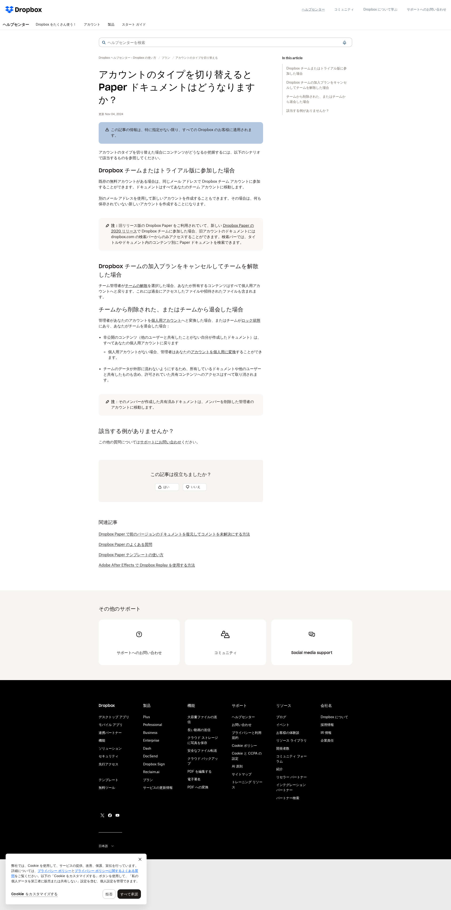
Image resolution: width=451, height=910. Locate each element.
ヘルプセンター (313, 9)
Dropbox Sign (154, 764)
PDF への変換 (197, 787)
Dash (147, 748)
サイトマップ (242, 774)
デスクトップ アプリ (114, 717)
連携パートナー (110, 733)
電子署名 (194, 779)
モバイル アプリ (111, 725)
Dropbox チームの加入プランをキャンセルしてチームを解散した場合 (316, 84)
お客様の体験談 (287, 733)
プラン (148, 780)
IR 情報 (326, 733)
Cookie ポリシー (244, 745)
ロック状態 (250, 320)
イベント (282, 725)
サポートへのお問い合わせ (426, 9)
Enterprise (151, 740)
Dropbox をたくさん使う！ (56, 24)
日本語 (103, 846)
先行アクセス (108, 764)
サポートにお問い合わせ (160, 442)
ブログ (281, 717)
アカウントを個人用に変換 (213, 351)
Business (150, 733)
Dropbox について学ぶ (380, 9)
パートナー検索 (287, 798)
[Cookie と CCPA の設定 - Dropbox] (76, 879)
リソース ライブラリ (291, 740)
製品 (111, 24)
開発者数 (282, 748)
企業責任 (327, 740)
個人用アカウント (166, 320)
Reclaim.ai (151, 772)
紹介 (279, 769)
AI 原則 (237, 766)
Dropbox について (334, 717)
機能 (102, 740)
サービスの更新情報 (158, 788)
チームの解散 (136, 285)
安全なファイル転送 (202, 750)
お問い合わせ (242, 725)
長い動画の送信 (198, 730)
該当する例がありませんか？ (308, 110)
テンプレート (108, 780)
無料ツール (107, 788)
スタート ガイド (134, 24)
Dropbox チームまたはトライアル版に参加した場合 (316, 70)
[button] (104, 42)
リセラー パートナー (291, 777)
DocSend (150, 756)
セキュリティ (108, 756)
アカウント (92, 24)
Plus (146, 717)
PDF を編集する (199, 771)
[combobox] (225, 42)
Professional (152, 725)
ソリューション (110, 748)
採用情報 (327, 725)
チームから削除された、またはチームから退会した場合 (316, 99)
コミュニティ (344, 9)
